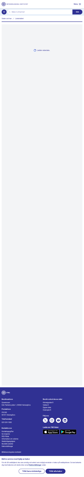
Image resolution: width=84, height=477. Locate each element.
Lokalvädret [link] (19, 19)
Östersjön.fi (47, 410)
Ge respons (6, 434)
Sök (77, 12)
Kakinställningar (7, 446)
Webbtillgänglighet (8, 441)
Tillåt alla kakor (55, 471)
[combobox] (41, 12)
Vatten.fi (46, 405)
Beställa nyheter (7, 444)
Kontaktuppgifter (8, 431)
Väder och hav (7, 19)
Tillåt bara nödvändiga (31, 471)
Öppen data (47, 407)
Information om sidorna (10, 439)
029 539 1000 (7, 422)
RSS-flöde (5, 436)
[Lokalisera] (4, 11)
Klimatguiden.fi (48, 403)
